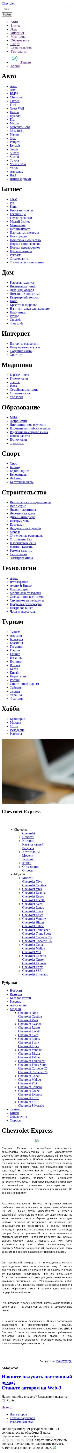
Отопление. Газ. (21, 539)
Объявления (30, 866)
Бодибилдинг (19, 471)
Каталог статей (32, 844)
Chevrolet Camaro (34, 956)
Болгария (16, 639)
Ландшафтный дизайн (25, 528)
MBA (13, 417)
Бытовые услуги (21, 210)
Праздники (17, 312)
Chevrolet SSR (32, 970)
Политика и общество (25, 240)
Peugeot (15, 142)
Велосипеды (18, 474)
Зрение (15, 382)
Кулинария (17, 719)
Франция (16, 698)
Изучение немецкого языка (29, 432)
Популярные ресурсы (25, 347)
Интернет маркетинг (24, 343)
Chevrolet (8, 3)
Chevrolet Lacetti (33, 900)
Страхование (19, 258)
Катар (14, 669)
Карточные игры (22, 482)
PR (12, 203)
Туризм (15, 631)
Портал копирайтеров (25, 243)
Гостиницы (18, 214)
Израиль (16, 657)
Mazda (14, 123)
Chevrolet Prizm (32, 967)
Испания (16, 661)
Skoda (14, 149)
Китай (14, 672)
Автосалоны (31, 852)
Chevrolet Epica (32, 915)
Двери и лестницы (23, 509)
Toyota (14, 160)
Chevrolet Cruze (33, 959)
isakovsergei (64, 1361)
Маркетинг (17, 225)
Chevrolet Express (34, 963)
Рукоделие (17, 730)
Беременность (19, 374)
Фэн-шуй (16, 323)
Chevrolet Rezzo (33, 896)
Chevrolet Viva (32, 889)
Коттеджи (17, 524)
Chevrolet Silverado (35, 974)
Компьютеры (19, 589)
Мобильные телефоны (25, 593)
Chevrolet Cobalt (33, 944)
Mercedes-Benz (20, 127)
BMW (14, 93)
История (28, 840)
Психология (18, 439)
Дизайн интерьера (22, 517)
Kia (12, 119)
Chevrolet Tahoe (33, 926)
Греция (15, 650)
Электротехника (21, 558)
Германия (16, 646)
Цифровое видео (21, 608)
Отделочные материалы (26, 535)
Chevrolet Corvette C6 (37, 941)
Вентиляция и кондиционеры (30, 502)
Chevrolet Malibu (33, 948)
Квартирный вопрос (24, 297)
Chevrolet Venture (34, 918)
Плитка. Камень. (21, 546)
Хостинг (16, 354)
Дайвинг (16, 478)
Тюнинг (28, 859)
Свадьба (15, 319)
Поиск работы (20, 436)
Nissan (14, 134)
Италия (15, 665)
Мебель (15, 532)
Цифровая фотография (26, 604)
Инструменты (19, 520)
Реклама (15, 255)
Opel (13, 138)
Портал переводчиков (25, 247)
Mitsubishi (16, 130)
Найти (7, 14)
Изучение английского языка (30, 428)
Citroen (15, 101)
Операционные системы (27, 596)
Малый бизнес (20, 221)
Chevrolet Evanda (34, 892)
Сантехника (18, 554)
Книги (26, 863)
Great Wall (17, 108)
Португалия (18, 676)
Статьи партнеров (22, 1418)
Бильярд (15, 467)
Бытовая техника (22, 282)
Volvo (14, 168)
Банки (14, 206)
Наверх (7, 1407)
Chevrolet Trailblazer (36, 930)
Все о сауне (18, 506)
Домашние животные (25, 293)
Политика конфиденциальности (28, 1438)
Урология (16, 397)
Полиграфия (18, 236)
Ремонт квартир (21, 550)
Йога (13, 386)
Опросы (28, 870)
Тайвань (16, 687)
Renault (15, 145)
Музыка (15, 722)
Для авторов (18, 1414)
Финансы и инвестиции (27, 262)
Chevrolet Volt (31, 952)
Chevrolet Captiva (34, 885)
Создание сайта (21, 351)
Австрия (16, 635)
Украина (16, 695)
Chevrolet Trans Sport (36, 933)
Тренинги (17, 443)
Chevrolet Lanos (33, 907)
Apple (14, 578)
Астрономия (18, 421)
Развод (14, 316)
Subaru (14, 153)
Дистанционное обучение (28, 424)
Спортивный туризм (24, 683)
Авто (13, 86)
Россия (15, 680)
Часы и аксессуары (23, 611)
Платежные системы (24, 232)
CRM (13, 199)
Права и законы (21, 251)
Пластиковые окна (23, 543)
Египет (15, 654)
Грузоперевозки (21, 217)
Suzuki (14, 156)
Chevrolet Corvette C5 (37, 937)
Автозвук (16, 171)
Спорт (14, 463)
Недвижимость (20, 229)
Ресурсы (28, 848)
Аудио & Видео (21, 585)
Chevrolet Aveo (32, 904)
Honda (14, 112)
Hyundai (15, 116)
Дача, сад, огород (22, 290)
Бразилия (16, 643)
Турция (15, 691)
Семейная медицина (24, 389)
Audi (13, 90)
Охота (14, 726)
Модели (27, 855)
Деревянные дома (22, 513)
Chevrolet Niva (32, 881)
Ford (13, 104)
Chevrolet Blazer (33, 922)
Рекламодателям (21, 1422)
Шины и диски (20, 179)
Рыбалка (16, 733)
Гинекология (19, 378)
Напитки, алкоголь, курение (30, 308)
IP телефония (19, 582)
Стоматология (20, 393)
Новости (28, 837)
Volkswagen (18, 164)
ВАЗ (13, 175)
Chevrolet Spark (32, 911)
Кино (13, 301)
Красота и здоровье (23, 305)
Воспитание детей (23, 286)
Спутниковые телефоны (27, 600)
